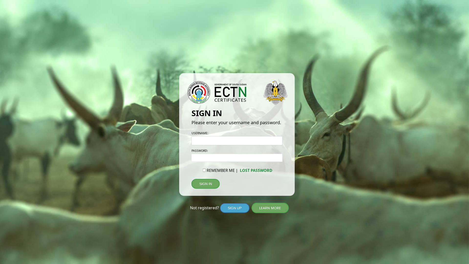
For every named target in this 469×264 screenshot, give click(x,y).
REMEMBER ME (221, 170)
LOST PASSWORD (256, 170)
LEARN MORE (270, 208)
